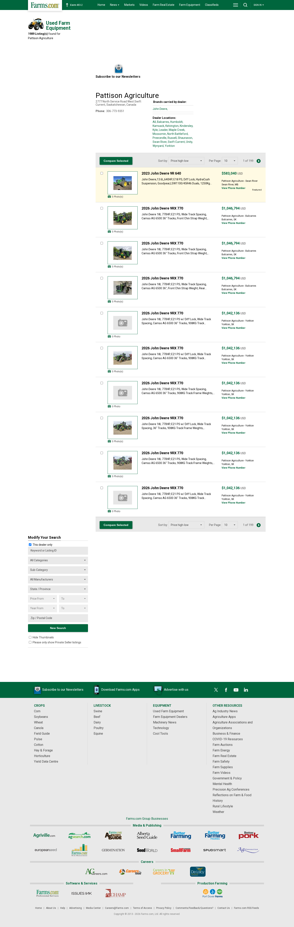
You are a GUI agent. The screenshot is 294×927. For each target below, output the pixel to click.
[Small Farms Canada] (180, 850)
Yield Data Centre (46, 761)
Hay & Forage (43, 750)
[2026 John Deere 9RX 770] (123, 217)
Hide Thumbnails (43, 637)
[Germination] (113, 850)
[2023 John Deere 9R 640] (123, 182)
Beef (97, 717)
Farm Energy (221, 750)
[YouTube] (236, 690)
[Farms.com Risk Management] (79, 850)
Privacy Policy (163, 908)
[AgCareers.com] (96, 872)
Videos (143, 4)
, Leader (163, 129)
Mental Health (222, 784)
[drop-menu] (236, 5)
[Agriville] (45, 835)
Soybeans (41, 717)
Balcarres (163, 121)
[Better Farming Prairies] (214, 835)
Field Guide (42, 733)
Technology (161, 728)
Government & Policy (227, 778)
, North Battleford (177, 133)
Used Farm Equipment (168, 711)
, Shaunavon (184, 137)
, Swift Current (176, 141)
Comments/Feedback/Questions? (194, 908)
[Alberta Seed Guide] (147, 835)
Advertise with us (176, 690)
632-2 (77, 5)
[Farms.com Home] (45, 5)
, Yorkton (169, 145)
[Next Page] (259, 161)
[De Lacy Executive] (197, 872)
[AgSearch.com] (79, 835)
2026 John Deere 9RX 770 (162, 208)
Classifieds (212, 4)
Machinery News (164, 722)
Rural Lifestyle (223, 806)
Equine (98, 733)
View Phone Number (233, 188)
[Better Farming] (180, 835)
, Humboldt (176, 121)
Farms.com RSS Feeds (246, 908)
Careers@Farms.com (117, 908)
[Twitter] (216, 690)
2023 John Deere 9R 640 (161, 173)
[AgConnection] (248, 850)
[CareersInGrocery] (163, 872)
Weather (218, 812)
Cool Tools (160, 733)
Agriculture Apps (224, 717)
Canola (38, 728)
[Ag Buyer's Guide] (113, 835)
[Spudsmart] (214, 850)
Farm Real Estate (163, 4)
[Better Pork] (248, 835)
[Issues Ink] (81, 893)
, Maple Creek (176, 129)
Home (101, 4)
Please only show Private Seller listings (57, 642)
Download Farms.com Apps (120, 690)
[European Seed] (45, 850)
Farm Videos (221, 773)
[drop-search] (245, 5)
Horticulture (42, 756)
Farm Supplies (223, 767)
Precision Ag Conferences (231, 789)
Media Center (93, 908)
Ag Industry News (225, 711)
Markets (129, 4)
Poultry (99, 728)
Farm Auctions (223, 745)
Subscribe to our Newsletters (62, 690)
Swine (98, 711)
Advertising (75, 908)
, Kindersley (186, 125)
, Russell (171, 137)
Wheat (38, 722)
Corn (37, 711)
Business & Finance (226, 733)
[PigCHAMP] (115, 893)
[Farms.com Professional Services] (47, 893)
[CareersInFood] (130, 872)
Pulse (38, 739)
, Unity (188, 141)
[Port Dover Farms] (212, 893)
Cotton (38, 745)
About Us (51, 908)
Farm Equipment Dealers (170, 717)
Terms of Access (142, 908)
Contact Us (223, 908)
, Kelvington (171, 125)
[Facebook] (226, 690)
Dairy (97, 722)
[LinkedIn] (246, 690)
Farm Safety (221, 761)
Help (62, 908)
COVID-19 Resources (228, 739)
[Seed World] (147, 850)
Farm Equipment (189, 4)
